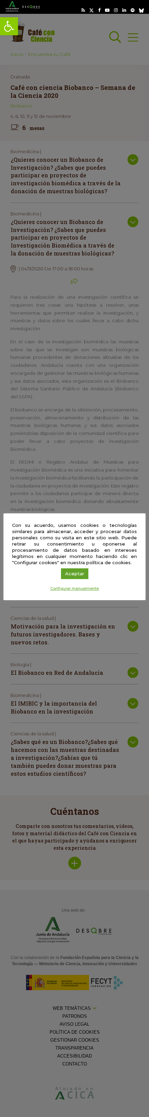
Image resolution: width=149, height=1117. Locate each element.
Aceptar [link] (74, 573)
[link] (9, 26)
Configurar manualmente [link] (74, 588)
